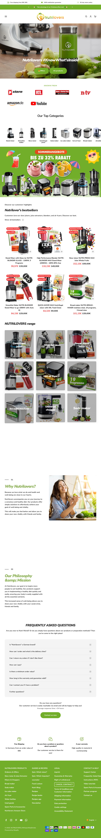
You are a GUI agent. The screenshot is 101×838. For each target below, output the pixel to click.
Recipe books (37, 795)
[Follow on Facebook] (6, 820)
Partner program (90, 791)
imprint (57, 772)
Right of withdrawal (62, 780)
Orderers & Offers (12, 772)
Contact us (88, 795)
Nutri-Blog (36, 787)
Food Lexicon (37, 784)
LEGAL (57, 768)
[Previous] (28, 7)
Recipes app (36, 799)
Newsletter (36, 803)
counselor (36, 780)
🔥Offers (41, 71)
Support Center (90, 772)
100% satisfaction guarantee (52, 2)
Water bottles (10, 799)
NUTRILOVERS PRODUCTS (16, 768)
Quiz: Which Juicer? (39, 772)
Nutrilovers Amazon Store (15, 811)
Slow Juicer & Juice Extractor (16, 776)
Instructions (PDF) (91, 780)
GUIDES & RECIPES (40, 768)
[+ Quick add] (30, 251)
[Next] (72, 7)
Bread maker (10, 784)
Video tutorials (89, 784)
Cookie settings (60, 807)
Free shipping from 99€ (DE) (18, 2)
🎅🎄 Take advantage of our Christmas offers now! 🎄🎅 (50, 7)
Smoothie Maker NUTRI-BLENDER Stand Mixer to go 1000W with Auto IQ (19, 307)
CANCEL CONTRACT (64, 784)
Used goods (9, 803)
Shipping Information (62, 796)
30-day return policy (86, 2)
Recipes (35, 791)
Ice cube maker (10, 791)
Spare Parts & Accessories (15, 807)
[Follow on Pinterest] (16, 820)
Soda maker (9, 787)
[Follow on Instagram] (11, 820)
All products (58, 71)
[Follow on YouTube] (21, 820)
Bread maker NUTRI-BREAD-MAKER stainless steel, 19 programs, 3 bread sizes (81, 307)
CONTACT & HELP (91, 768)
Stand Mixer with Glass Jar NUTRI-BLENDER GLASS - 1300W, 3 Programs (19, 260)
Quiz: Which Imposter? (41, 776)
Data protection (60, 803)
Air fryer (8, 795)
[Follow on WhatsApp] (26, 820)
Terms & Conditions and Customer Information (63, 790)
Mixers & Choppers (12, 780)
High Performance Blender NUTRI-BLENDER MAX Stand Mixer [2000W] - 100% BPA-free (50, 260)
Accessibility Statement (63, 811)
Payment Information (62, 799)
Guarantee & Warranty (63, 776)
